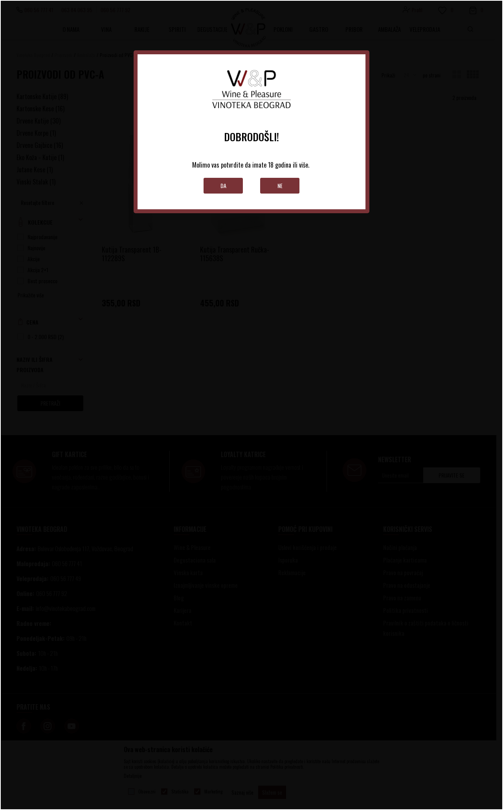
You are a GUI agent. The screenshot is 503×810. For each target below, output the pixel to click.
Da (223, 185)
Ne (280, 185)
